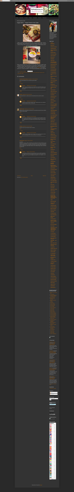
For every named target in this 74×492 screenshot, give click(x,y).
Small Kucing (52, 318)
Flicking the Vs (53, 84)
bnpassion (52, 99)
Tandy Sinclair (52, 326)
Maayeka (52, 131)
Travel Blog (39, 67)
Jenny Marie (52, 175)
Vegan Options (19, 73)
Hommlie (50, 368)
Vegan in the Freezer (54, 91)
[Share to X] (30, 71)
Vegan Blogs (37, 72)
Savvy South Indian (53, 315)
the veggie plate (53, 253)
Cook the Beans (53, 265)
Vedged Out (52, 222)
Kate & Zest (52, 184)
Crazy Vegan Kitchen (54, 115)
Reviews (39, 17)
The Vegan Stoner (53, 213)
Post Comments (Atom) (24, 177)
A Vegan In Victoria (53, 261)
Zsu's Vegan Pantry (54, 180)
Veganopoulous (53, 161)
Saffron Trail (52, 121)
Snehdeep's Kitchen (53, 319)
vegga (51, 199)
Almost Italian (52, 294)
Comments (52, 394)
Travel (35, 72)
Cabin (20, 72)
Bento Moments (52, 297)
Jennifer (21, 94)
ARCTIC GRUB (53, 251)
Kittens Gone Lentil (53, 123)
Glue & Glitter (52, 306)
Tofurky (31, 72)
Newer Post (19, 175)
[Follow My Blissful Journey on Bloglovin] (52, 405)
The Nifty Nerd (52, 329)
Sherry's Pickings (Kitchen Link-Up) (52, 317)
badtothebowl (53, 285)
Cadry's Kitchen (53, 55)
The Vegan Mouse (53, 72)
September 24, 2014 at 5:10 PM (27, 126)
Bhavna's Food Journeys (52, 298)
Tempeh (28, 72)
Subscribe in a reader (53, 388)
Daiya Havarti (23, 72)
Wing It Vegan (53, 282)
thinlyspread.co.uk (53, 96)
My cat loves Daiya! (54, 124)
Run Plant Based (53, 137)
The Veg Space (53, 157)
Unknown (23, 85)
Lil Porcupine (52, 308)
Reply (20, 81)
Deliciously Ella (52, 305)
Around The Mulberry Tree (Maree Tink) (53, 295)
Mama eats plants (53, 208)
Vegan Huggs (52, 332)
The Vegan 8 (52, 94)
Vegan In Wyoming (53, 214)
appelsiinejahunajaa (54, 110)
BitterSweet (52, 45)
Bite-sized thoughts (54, 224)
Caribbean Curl (53, 259)
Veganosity (52, 151)
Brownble (51, 302)
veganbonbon (53, 274)
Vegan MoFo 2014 (41, 72)
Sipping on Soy (53, 134)
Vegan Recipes (53, 78)
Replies (22, 83)
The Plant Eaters (53, 236)
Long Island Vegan (53, 205)
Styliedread (52, 273)
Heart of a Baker (53, 172)
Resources (44, 17)
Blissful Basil (53, 186)
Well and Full (52, 57)
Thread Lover (52, 331)
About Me (21, 17)
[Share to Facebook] (31, 71)
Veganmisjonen (53, 177)
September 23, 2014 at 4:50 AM (27, 94)
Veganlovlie (52, 58)
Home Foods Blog (53, 307)
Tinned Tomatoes (53, 174)
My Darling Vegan (53, 70)
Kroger (26, 72)
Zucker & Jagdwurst (53, 333)
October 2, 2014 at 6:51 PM (28, 140)
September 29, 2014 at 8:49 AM (31, 116)
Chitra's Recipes (52, 304)
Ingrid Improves (53, 287)
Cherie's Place (52, 303)
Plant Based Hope (53, 279)
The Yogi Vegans (53, 233)
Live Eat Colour (53, 192)
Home (17, 17)
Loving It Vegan (53, 113)
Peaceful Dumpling (53, 313)
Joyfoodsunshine (53, 48)
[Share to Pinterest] (32, 71)
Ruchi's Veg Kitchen (54, 154)
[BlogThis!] (29, 71)
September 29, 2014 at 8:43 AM (31, 85)
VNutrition (52, 108)
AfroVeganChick (53, 218)
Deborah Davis (22, 140)
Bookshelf (35, 17)
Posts (51, 392)
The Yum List (52, 330)
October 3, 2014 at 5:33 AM (31, 151)
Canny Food (52, 187)
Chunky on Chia (53, 268)
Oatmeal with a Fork (54, 64)
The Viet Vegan (53, 97)
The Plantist (52, 231)
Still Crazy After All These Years (53, 323)
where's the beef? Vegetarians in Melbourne (53, 117)
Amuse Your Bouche (54, 80)
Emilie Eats (52, 155)
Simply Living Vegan (54, 152)
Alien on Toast (53, 190)
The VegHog (52, 145)
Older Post (44, 175)
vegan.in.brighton (53, 276)
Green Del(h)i (53, 271)
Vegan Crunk (53, 132)
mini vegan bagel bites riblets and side (52, 344)
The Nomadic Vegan (54, 169)
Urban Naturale (53, 107)
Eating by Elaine (53, 52)
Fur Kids (26, 17)
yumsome (52, 102)
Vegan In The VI (53, 284)
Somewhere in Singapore (52, 321)
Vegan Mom (52, 211)
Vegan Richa (52, 60)
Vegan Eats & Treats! (54, 189)
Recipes (30, 17)
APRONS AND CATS (54, 248)
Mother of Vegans (53, 250)
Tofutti (33, 72)
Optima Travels (51, 376)
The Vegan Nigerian (54, 105)
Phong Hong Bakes (53, 314)
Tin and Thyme (53, 67)
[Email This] (28, 71)
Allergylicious (53, 149)
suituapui (21, 126)
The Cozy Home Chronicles (52, 328)
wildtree (23, 73)
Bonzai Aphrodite (53, 201)
